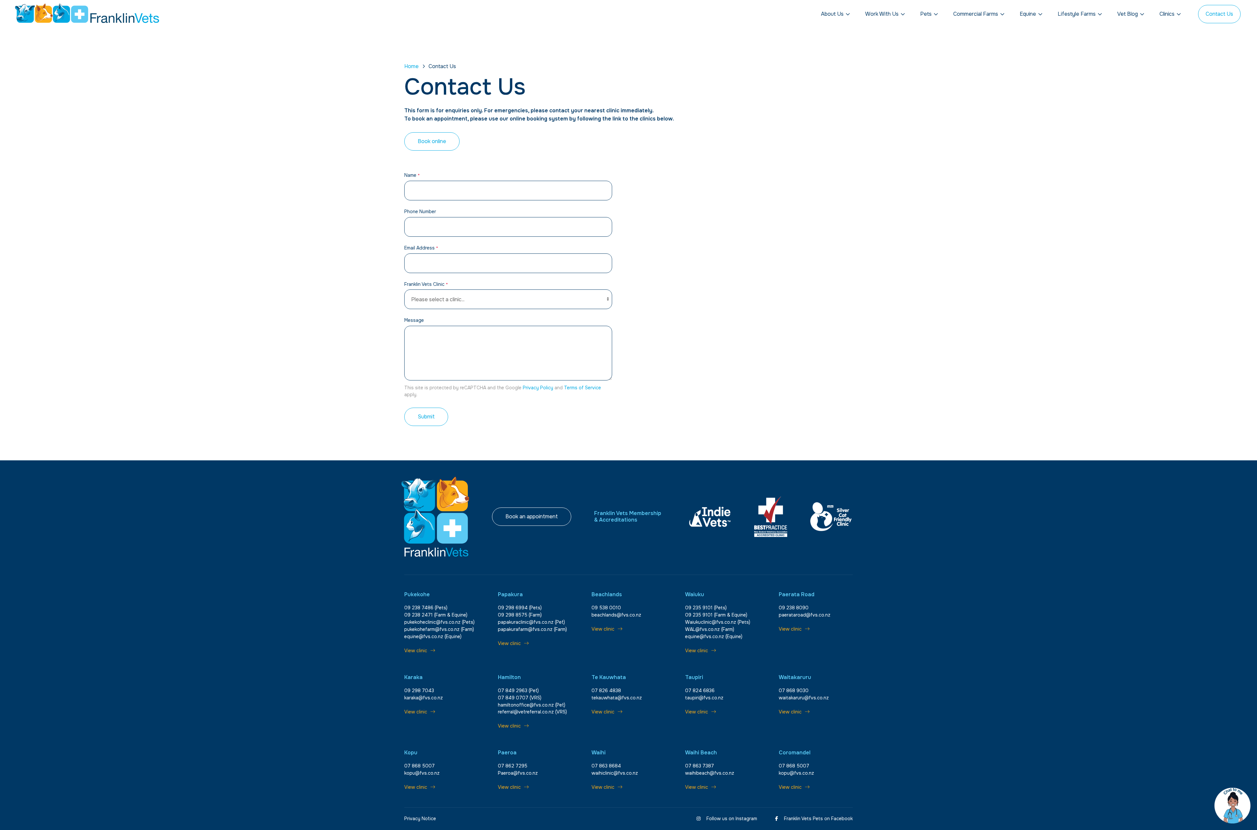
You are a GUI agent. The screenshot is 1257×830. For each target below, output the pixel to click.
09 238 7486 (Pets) (425, 608)
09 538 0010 (606, 608)
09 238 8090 (794, 608)
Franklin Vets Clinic (426, 284)
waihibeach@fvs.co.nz (709, 773)
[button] (835, 14)
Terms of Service (582, 388)
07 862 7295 (512, 766)
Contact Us (1219, 13)
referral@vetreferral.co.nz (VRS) (532, 712)
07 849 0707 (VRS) (519, 698)
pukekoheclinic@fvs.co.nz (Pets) (439, 622)
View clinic (415, 651)
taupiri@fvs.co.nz (704, 698)
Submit (426, 416)
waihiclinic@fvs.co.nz (615, 773)
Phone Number (420, 211)
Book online (432, 141)
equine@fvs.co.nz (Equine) (433, 636)
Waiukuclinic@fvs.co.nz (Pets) (717, 622)
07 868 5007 (419, 766)
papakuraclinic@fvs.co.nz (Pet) (531, 622)
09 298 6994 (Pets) (520, 608)
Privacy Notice (420, 818)
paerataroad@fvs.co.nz (804, 615)
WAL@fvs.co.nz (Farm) (709, 629)
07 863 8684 (606, 766)
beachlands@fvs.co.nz (616, 615)
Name (412, 175)
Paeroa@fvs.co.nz (518, 773)
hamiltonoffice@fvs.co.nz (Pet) (531, 705)
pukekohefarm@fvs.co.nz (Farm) (439, 629)
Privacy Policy (538, 388)
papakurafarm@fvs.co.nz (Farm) (532, 629)
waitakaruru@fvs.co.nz (804, 698)
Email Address (421, 248)
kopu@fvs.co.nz (422, 773)
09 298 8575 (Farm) (520, 615)
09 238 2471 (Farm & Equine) (435, 615)
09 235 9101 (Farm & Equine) (716, 615)
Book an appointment (531, 516)
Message (414, 320)
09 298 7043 (419, 690)
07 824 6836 (700, 690)
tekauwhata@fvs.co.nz (617, 698)
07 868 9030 (794, 690)
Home (411, 66)
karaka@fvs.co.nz (423, 698)
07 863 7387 (699, 766)
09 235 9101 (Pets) (706, 608)
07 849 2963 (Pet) (518, 690)
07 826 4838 (606, 690)
